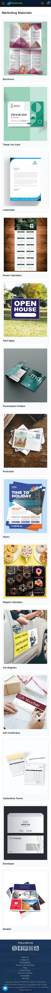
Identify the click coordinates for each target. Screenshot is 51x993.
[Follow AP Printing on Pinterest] (25, 947)
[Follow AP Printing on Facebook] (20, 947)
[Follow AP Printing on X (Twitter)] (14, 947)
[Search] (42, 3)
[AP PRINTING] (14, 3)
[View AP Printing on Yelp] (36, 947)
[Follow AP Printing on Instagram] (31, 947)
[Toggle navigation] (3, 3)
